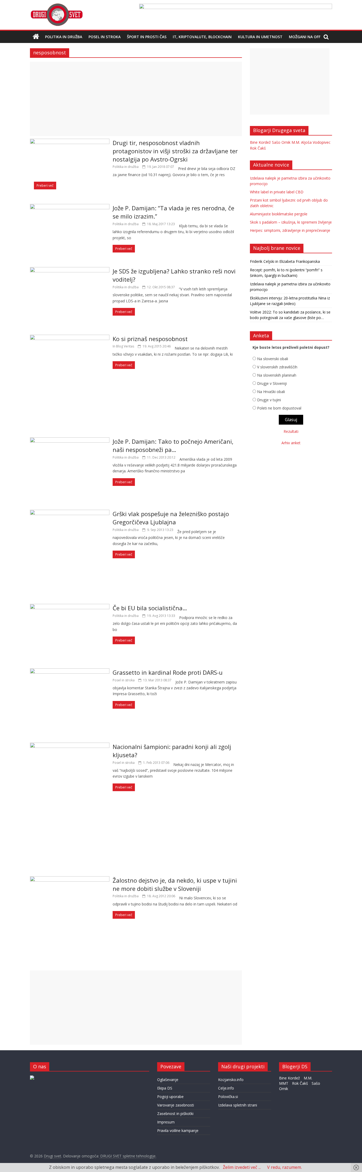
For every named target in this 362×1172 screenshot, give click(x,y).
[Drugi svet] (56, 6)
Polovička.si (228, 1096)
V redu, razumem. (284, 1167)
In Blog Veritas (123, 346)
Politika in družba (63, 36)
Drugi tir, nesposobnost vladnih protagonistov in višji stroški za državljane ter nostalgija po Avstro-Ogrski (175, 151)
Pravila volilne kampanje (177, 1130)
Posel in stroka (105, 36)
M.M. (296, 142)
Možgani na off (304, 36)
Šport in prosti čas (146, 36)
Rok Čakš (258, 148)
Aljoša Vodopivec (315, 142)
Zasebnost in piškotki (175, 1113)
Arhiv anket (291, 442)
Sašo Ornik (281, 142)
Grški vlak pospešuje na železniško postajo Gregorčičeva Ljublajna (171, 518)
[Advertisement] (136, 99)
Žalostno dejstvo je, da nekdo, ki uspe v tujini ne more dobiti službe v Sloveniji (175, 884)
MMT (283, 1083)
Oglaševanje (167, 1079)
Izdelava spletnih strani (237, 1105)
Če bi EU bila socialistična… (150, 608)
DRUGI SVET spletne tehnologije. (127, 1155)
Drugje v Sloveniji (272, 383)
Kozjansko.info (231, 1079)
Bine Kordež (260, 142)
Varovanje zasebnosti (175, 1105)
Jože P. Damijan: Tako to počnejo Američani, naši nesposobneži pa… (173, 445)
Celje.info (226, 1088)
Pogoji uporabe (170, 1096)
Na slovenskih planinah (276, 375)
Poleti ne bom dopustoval (279, 408)
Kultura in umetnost (260, 36)
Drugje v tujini (269, 399)
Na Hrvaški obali (271, 391)
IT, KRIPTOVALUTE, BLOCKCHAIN (202, 36)
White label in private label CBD (276, 191)
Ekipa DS (164, 1088)
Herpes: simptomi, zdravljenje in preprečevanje (290, 230)
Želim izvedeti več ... (242, 1167)
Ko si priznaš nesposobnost (150, 339)
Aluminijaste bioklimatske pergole (278, 213)
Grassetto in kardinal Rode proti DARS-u (168, 672)
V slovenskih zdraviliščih (277, 366)
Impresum (166, 1122)
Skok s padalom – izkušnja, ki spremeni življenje (291, 222)
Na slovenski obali (272, 358)
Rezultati (291, 431)
